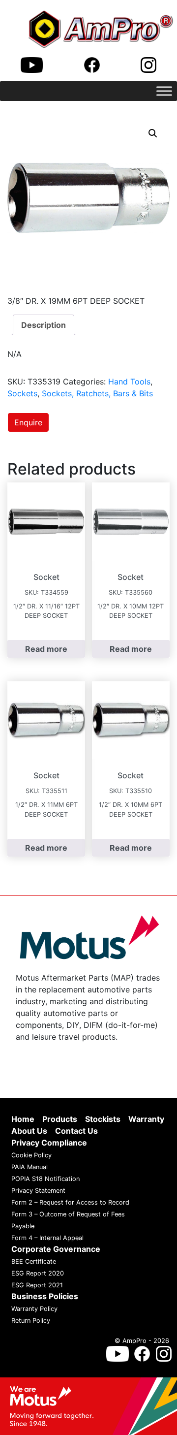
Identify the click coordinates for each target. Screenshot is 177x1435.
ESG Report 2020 (37, 1273)
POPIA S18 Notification (45, 1179)
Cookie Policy (31, 1155)
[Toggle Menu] (164, 91)
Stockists (102, 1119)
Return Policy (30, 1321)
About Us (29, 1131)
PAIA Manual (29, 1167)
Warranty (146, 1119)
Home (22, 1119)
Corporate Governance (55, 1249)
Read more (46, 649)
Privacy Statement (38, 1191)
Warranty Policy (34, 1309)
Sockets (22, 393)
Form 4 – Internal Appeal (47, 1238)
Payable (22, 1226)
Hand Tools (129, 381)
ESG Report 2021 (37, 1285)
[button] (153, 133)
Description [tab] (43, 325)
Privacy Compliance (49, 1143)
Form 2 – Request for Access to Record (70, 1203)
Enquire (28, 422)
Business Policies (44, 1297)
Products (59, 1119)
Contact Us (76, 1131)
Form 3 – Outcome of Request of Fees (68, 1214)
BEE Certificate (33, 1262)
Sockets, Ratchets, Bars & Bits (97, 393)
